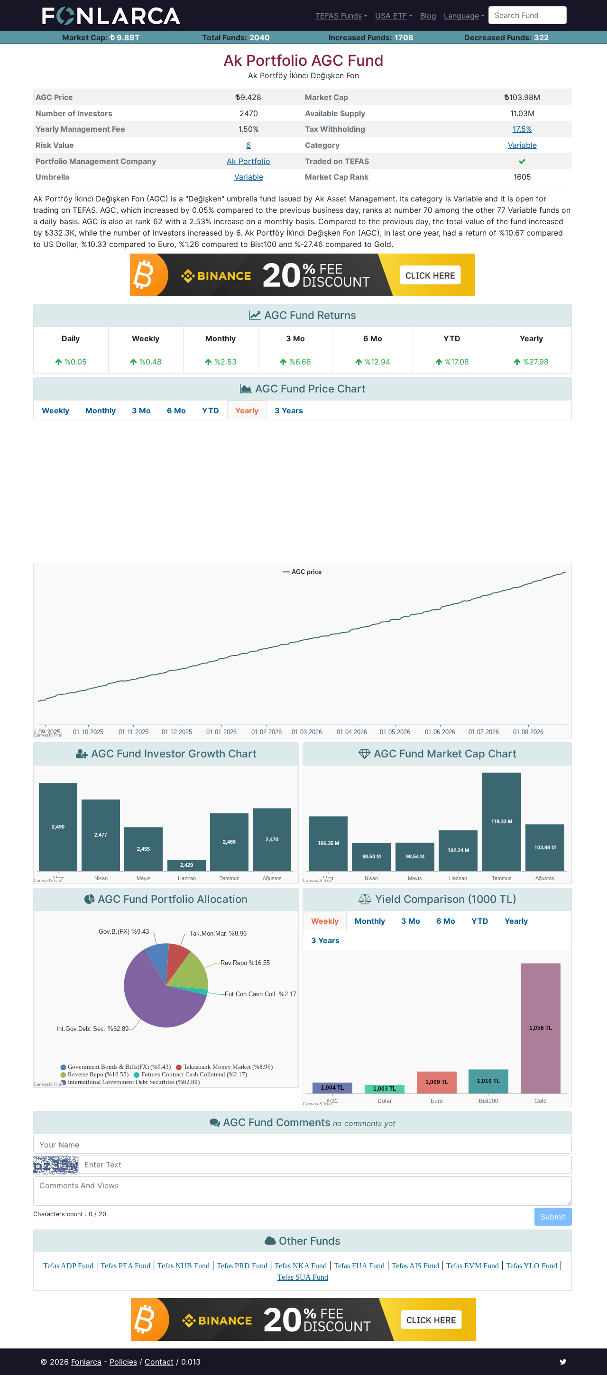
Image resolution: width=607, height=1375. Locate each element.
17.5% (522, 129)
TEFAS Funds (338, 15)
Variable (522, 145)
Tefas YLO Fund (531, 1266)
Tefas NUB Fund (183, 1266)
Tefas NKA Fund (301, 1266)
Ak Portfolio (248, 161)
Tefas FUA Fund (359, 1266)
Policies (123, 1361)
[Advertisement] (302, 491)
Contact (159, 1361)
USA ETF (391, 15)
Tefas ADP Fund (68, 1266)
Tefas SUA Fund (302, 1277)
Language (461, 15)
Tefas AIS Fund (415, 1266)
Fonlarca (86, 1361)
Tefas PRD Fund (242, 1266)
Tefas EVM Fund (472, 1266)
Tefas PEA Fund (125, 1266)
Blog (428, 15)
